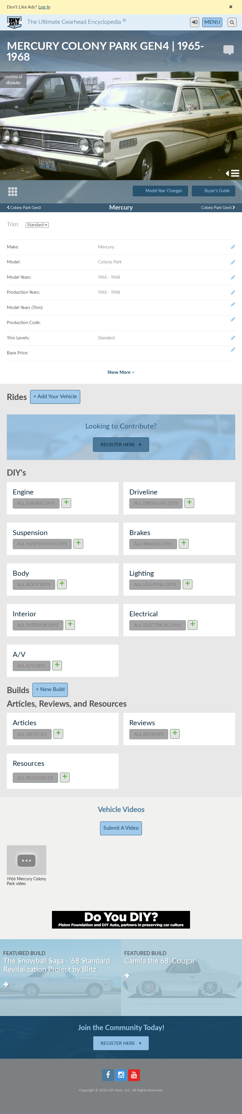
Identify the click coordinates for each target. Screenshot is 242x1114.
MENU (212, 22)
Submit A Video (121, 828)
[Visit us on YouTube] (134, 1075)
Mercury (121, 208)
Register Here (118, 444)
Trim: (13, 225)
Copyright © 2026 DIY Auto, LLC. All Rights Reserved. (121, 1090)
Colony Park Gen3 (25, 208)
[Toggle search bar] (232, 22)
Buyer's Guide (217, 191)
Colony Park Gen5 (217, 208)
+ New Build (50, 689)
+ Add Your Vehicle (55, 396)
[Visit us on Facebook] (108, 1075)
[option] (145, 977)
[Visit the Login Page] (196, 22)
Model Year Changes (163, 191)
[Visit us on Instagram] (121, 1075)
